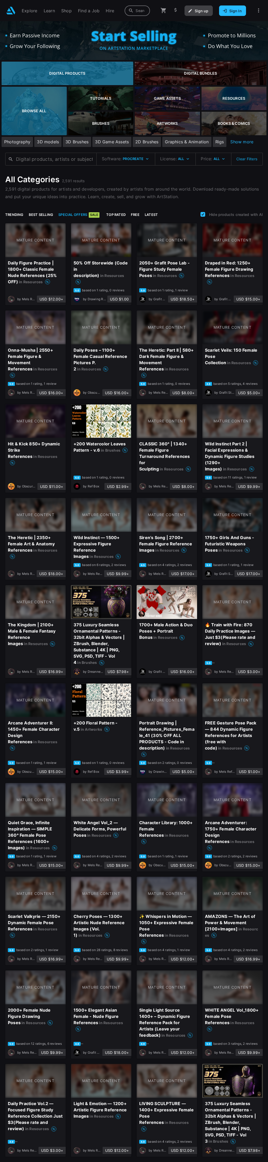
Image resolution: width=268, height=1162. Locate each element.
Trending (14, 215)
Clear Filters (246, 159)
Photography (17, 141)
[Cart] (163, 10)
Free (135, 215)
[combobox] (137, 10)
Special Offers (78, 215)
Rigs (219, 141)
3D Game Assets (112, 141)
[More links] (258, 10)
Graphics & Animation (187, 141)
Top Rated (116, 215)
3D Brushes (76, 141)
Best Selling (41, 215)
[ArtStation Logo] (10, 11)
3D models (48, 141)
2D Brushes (146, 141)
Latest (151, 215)
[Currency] (175, 10)
